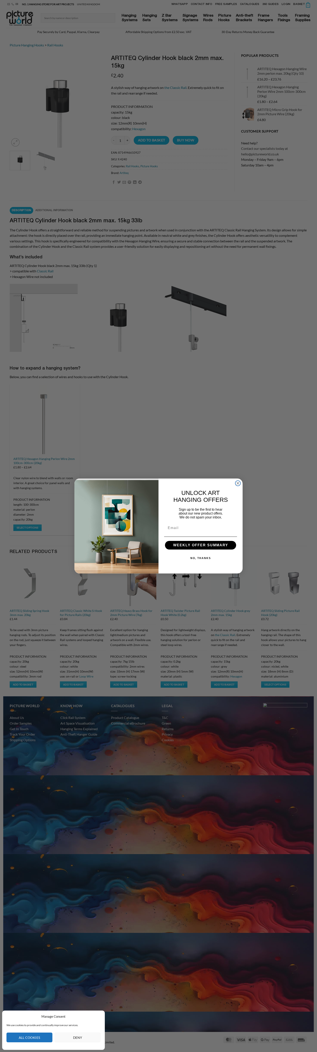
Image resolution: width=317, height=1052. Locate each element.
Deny (77, 1037)
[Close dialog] (237, 483)
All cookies (29, 1037)
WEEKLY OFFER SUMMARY (200, 545)
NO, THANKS (200, 558)
